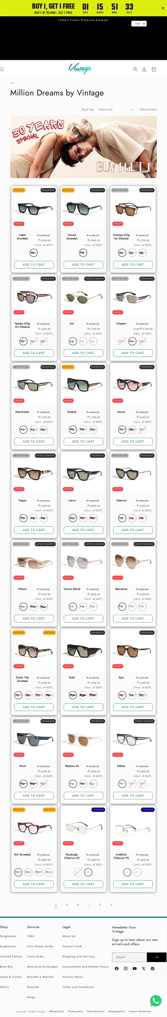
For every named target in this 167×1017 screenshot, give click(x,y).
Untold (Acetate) (71, 236)
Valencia (121, 500)
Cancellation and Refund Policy (86, 966)
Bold (72, 677)
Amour (121, 412)
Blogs (31, 997)
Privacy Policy (73, 977)
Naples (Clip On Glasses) (22, 325)
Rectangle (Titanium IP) (72, 856)
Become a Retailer (40, 977)
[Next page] (111, 904)
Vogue (22, 500)
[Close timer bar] (163, 8)
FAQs (30, 936)
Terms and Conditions (78, 987)
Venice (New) (72, 589)
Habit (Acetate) (22, 236)
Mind (22, 766)
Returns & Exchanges (42, 966)
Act (72, 323)
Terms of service (95, 1011)
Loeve (72, 500)
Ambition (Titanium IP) (121, 856)
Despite (72, 412)
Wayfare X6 (72, 766)
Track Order (35, 956)
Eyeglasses (8, 946)
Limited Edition (11, 956)
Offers (4, 987)
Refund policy (56, 1011)
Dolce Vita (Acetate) (22, 679)
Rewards (33, 987)
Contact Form (72, 946)
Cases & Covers (11, 977)
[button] (135, 69)
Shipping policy (116, 1011)
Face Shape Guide (40, 946)
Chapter (121, 323)
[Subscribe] (156, 957)
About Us (69, 936)
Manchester (22, 412)
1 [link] (56, 904)
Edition (121, 766)
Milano (22, 589)
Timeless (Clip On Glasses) (121, 236)
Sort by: (88, 109)
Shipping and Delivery (79, 956)
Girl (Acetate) (22, 854)
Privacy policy (75, 1011)
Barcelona (121, 589)
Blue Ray (6, 966)
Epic (121, 677)
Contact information (140, 1011)
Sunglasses (8, 936)
